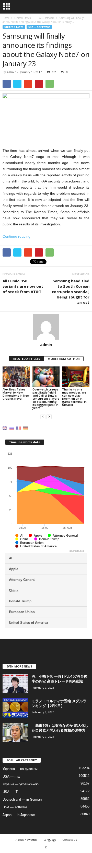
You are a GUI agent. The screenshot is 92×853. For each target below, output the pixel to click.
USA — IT (10, 792)
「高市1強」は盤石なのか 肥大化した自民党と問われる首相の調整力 (60, 728)
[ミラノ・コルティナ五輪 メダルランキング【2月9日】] (15, 708)
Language (49, 840)
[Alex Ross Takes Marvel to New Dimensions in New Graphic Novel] (16, 376)
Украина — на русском (20, 769)
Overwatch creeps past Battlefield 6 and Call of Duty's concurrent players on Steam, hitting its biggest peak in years (45, 398)
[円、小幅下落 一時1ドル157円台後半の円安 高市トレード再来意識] (15, 683)
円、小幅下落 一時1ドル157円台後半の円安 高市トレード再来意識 (59, 679)
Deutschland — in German (22, 799)
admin (12, 72)
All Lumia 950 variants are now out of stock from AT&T (23, 286)
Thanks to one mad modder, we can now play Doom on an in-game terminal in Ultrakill (74, 397)
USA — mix (11, 776)
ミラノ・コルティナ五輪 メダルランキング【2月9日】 (59, 703)
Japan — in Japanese (19, 815)
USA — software (39, 27)
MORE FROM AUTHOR (64, 359)
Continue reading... (18, 236)
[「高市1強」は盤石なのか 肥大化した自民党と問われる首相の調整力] (15, 732)
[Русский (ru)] (11, 428)
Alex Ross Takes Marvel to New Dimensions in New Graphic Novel (16, 393)
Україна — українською (21, 784)
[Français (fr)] (18, 428)
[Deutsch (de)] (25, 428)
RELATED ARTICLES (26, 359)
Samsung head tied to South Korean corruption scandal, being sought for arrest (70, 291)
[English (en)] (5, 428)
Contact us (69, 840)
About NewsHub (27, 840)
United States (14, 27)
